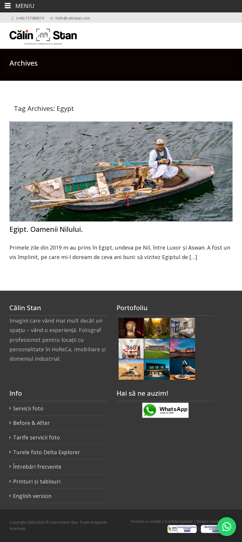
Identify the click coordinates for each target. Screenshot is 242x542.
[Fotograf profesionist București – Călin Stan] (38, 34)
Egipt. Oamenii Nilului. (46, 229)
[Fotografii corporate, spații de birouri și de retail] (182, 348)
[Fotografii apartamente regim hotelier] (182, 327)
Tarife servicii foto (36, 437)
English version (32, 495)
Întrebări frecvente (37, 466)
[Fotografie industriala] (131, 368)
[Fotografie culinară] (182, 368)
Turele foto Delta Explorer (46, 452)
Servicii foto (28, 408)
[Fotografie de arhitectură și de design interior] (157, 368)
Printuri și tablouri (36, 481)
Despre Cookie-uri (212, 521)
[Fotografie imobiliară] (157, 348)
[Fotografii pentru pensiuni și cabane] (157, 327)
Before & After (31, 422)
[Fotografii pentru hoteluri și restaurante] (131, 327)
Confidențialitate (179, 521)
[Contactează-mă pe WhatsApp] (226, 526)
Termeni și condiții (145, 521)
